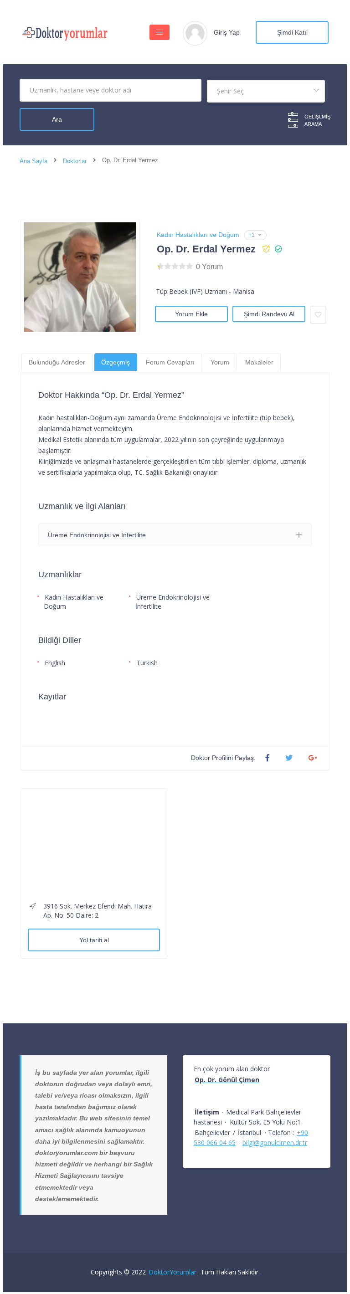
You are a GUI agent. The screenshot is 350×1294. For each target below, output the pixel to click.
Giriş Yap (227, 32)
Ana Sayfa (33, 161)
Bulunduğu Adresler (57, 362)
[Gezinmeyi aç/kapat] (159, 32)
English (55, 662)
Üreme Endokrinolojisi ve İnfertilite (172, 602)
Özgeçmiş (115, 362)
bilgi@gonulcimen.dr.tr (274, 1142)
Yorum (220, 362)
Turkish (147, 662)
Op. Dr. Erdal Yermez (206, 249)
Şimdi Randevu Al (269, 314)
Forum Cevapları (170, 362)
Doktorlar (75, 161)
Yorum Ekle (191, 314)
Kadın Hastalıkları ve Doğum (198, 234)
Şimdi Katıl (292, 32)
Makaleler (259, 362)
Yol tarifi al (94, 940)
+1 (251, 235)
